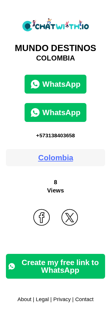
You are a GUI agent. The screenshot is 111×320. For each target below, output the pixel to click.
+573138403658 (55, 135)
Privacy (62, 299)
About (24, 299)
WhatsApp (61, 84)
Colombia (55, 157)
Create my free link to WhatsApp (60, 266)
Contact (84, 299)
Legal (42, 299)
